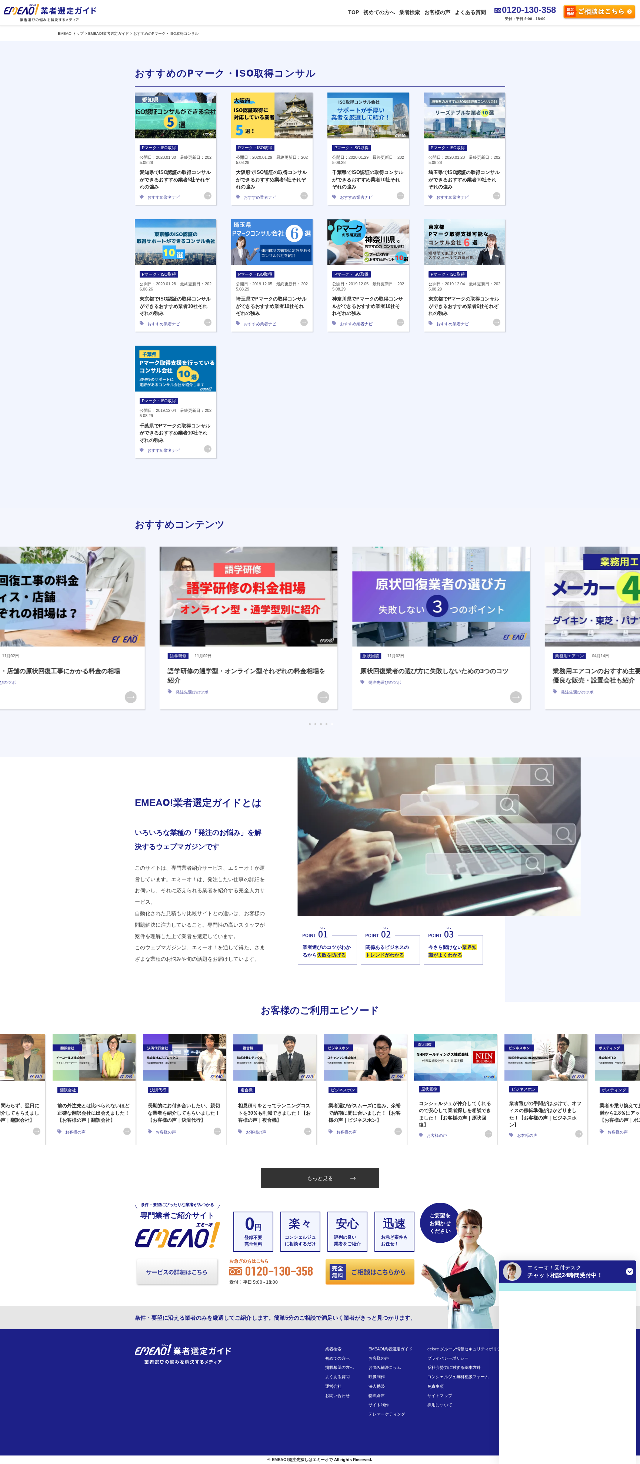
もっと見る (320, 1178)
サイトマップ (439, 1395)
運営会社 (333, 1386)
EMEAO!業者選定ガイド (391, 1349)
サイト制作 (379, 1405)
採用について (439, 1405)
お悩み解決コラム (385, 1367)
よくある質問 (470, 12)
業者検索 (409, 12)
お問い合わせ (337, 1395)
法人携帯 (377, 1386)
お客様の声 (437, 12)
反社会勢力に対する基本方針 (453, 1367)
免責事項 (435, 1386)
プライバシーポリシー (447, 1358)
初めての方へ (378, 12)
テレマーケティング (387, 1414)
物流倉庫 (377, 1395)
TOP (353, 12)
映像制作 (377, 1376)
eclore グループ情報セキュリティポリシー (466, 1349)
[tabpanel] (127, 628)
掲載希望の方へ (339, 1367)
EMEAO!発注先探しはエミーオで (302, 1459)
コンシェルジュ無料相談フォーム (458, 1376)
